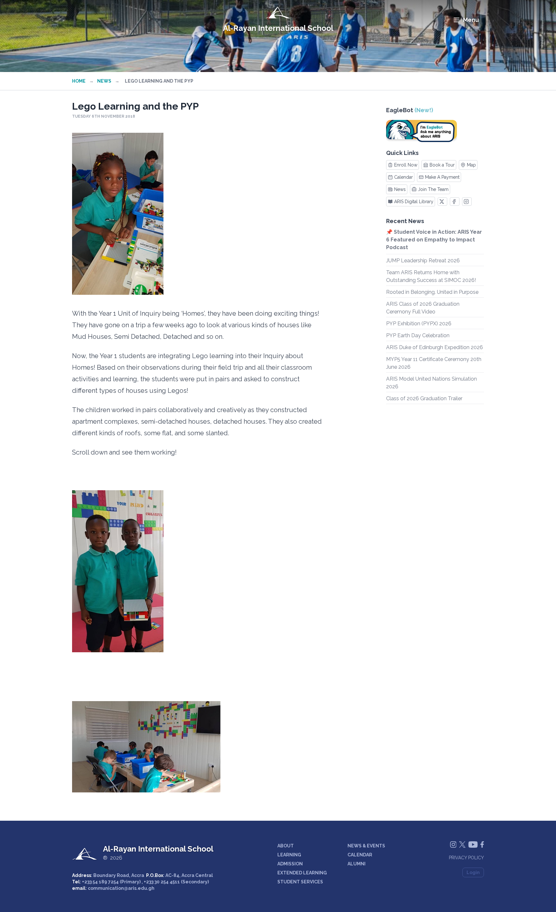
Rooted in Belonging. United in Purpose (432, 292)
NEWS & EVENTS (366, 845)
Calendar (403, 177)
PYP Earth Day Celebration (417, 335)
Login (473, 872)
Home (79, 81)
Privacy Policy (466, 857)
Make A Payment (442, 177)
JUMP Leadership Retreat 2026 (423, 260)
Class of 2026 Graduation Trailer (424, 398)
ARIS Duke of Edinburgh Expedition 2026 (434, 347)
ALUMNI (357, 863)
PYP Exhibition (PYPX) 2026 (418, 324)
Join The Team (433, 189)
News (104, 81)
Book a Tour (442, 164)
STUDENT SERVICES (300, 881)
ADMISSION (290, 863)
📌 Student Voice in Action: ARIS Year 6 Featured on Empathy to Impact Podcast (434, 239)
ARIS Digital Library (413, 201)
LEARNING (289, 854)
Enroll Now (405, 164)
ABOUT (285, 845)
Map (471, 164)
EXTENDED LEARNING (302, 872)
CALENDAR (360, 854)
